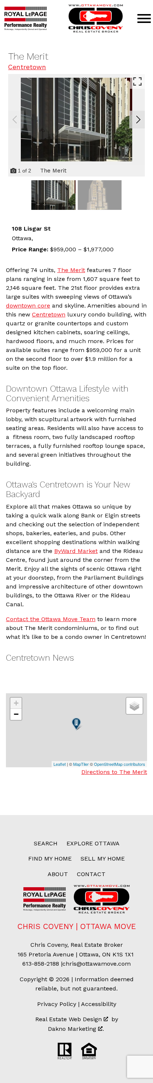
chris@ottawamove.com (96, 963)
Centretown (27, 67)
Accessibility (98, 1003)
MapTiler (81, 764)
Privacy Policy (56, 1003)
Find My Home (50, 858)
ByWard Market (76, 550)
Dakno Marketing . (76, 1028)
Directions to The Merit (114, 771)
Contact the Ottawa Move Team (50, 619)
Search (46, 843)
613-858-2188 (40, 963)
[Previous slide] (15, 119)
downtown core (28, 305)
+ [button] (16, 703)
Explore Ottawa (93, 843)
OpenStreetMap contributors (119, 764)
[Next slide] (138, 119)
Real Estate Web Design (69, 1019)
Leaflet (59, 764)
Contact (91, 874)
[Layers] (134, 706)
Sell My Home (103, 858)
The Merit (71, 270)
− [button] (16, 714)
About (58, 874)
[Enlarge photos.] (137, 81)
